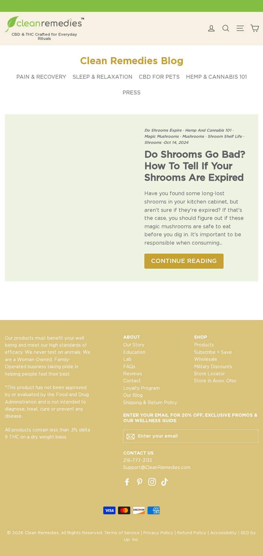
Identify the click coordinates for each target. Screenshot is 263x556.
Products (204, 344)
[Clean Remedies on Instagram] (152, 481)
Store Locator (209, 373)
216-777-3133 (137, 460)
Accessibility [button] (223, 532)
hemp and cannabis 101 (208, 130)
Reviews (132, 373)
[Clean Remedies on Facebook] (127, 481)
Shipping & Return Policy (150, 402)
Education (134, 352)
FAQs (129, 366)
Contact (132, 380)
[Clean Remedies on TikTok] (164, 481)
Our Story (133, 344)
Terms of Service (122, 532)
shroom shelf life (224, 136)
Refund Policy (191, 532)
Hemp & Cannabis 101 (216, 77)
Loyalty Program (141, 388)
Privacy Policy (158, 532)
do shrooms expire (163, 130)
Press (131, 93)
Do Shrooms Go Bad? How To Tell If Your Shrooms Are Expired (194, 165)
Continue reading (184, 261)
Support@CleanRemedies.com (157, 467)
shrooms (153, 142)
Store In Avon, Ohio (215, 380)
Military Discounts (213, 366)
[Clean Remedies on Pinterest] (139, 481)
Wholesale (205, 359)
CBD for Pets (159, 77)
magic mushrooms (162, 136)
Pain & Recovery (41, 77)
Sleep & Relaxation (102, 77)
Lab (127, 359)
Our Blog (133, 395)
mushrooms (193, 136)
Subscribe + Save (213, 352)
